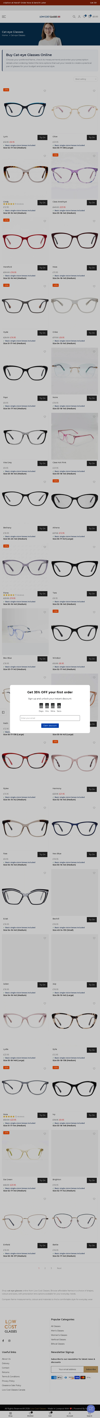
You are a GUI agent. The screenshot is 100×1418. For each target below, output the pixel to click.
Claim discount (50, 725)
